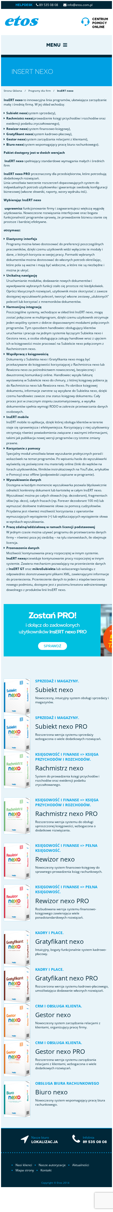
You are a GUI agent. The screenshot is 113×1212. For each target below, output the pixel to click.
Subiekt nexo (54, 689)
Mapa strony (25, 1170)
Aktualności (80, 1165)
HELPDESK (24, 5)
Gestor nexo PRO (60, 1051)
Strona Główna (13, 90)
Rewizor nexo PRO (62, 900)
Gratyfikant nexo (59, 941)
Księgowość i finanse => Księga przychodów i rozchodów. (67, 757)
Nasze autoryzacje (52, 1165)
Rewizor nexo (55, 859)
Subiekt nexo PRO (61, 726)
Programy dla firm (39, 90)
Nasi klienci (24, 1165)
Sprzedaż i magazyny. (57, 680)
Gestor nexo (53, 1014)
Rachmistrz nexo (59, 768)
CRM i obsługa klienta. (58, 1005)
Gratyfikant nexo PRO (66, 978)
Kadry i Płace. (49, 932)
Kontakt (46, 1170)
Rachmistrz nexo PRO (66, 813)
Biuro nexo (51, 1092)
